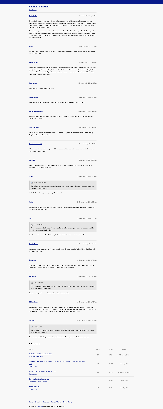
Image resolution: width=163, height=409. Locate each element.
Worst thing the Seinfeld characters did (42, 371)
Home (31, 402)
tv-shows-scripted (42, 381)
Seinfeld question (39, 6)
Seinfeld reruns (34, 387)
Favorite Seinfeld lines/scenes (39, 379)
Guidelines (46, 402)
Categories (38, 402)
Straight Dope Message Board (10, 2)
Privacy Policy (67, 402)
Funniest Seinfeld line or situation (40, 354)
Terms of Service (56, 402)
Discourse (40, 406)
